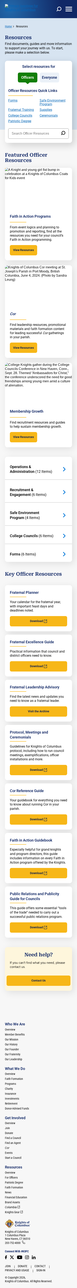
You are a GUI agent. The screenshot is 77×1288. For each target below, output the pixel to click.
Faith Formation (14, 1078)
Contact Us (38, 980)
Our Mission (11, 1039)
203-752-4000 (13, 1243)
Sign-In (40, 1270)
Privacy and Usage (17, 1270)
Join (7, 1128)
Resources (22, 26)
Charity (9, 1088)
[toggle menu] (69, 9)
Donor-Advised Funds (17, 1108)
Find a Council (13, 1138)
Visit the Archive (38, 711)
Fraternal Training (21, 110)
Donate (9, 1133)
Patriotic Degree (19, 121)
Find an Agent (13, 1143)
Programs (10, 1083)
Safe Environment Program (53, 102)
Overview (10, 1029)
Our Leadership (13, 1059)
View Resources (23, 250)
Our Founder (12, 1049)
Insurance (10, 1093)
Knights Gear (12, 1212)
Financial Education (16, 1197)
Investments (12, 1098)
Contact (40, 1266)
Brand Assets (12, 1202)
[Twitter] (12, 1257)
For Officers (11, 1177)
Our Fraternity (12, 1054)
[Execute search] (63, 134)
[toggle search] (58, 9)
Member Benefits (15, 1034)
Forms (12, 100)
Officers (27, 77)
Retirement (11, 1103)
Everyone (49, 77)
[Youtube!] (19, 1257)
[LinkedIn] (34, 1257)
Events (9, 1152)
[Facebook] (6, 1257)
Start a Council (13, 1157)
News (8, 1192)
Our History (11, 1044)
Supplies (46, 110)
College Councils (20, 115)
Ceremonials (49, 115)
